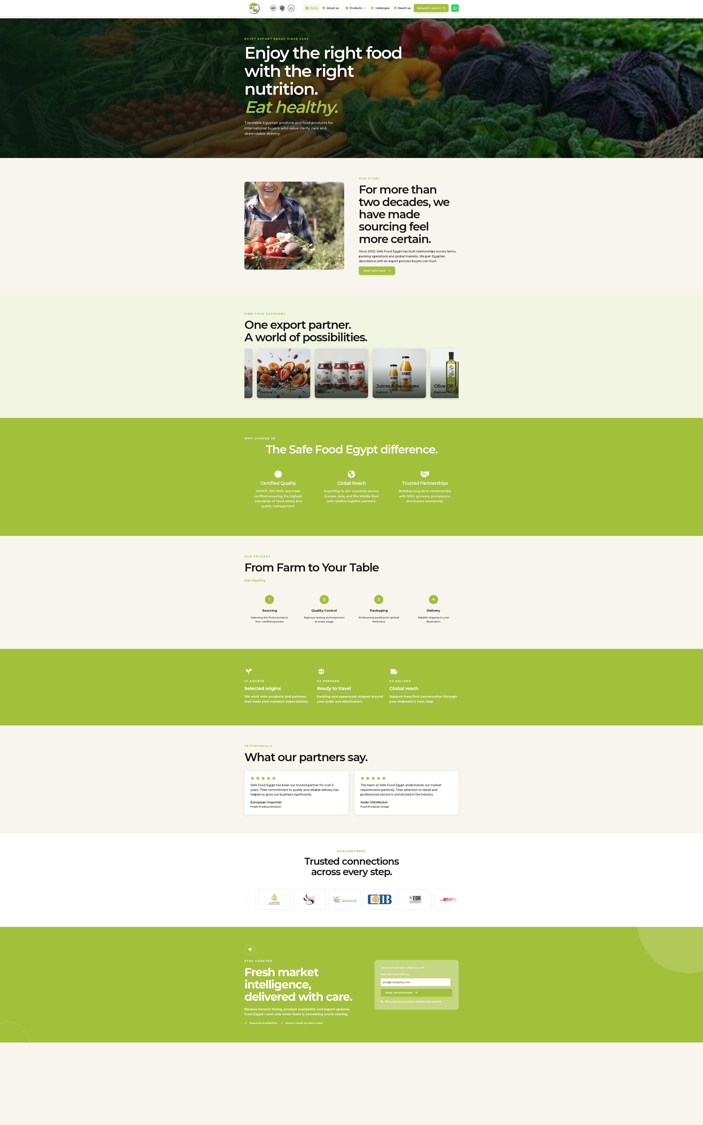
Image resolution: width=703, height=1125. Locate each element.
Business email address (395, 974)
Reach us (404, 8)
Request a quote (429, 8)
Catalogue (382, 8)
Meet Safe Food (374, 270)
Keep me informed (398, 992)
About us (333, 8)
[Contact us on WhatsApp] (455, 8)
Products (356, 8)
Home (314, 8)
